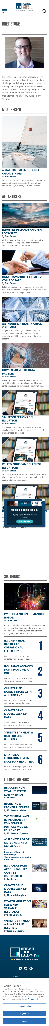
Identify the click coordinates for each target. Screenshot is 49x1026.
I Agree (25, 1021)
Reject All (24, 1013)
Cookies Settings (24, 1006)
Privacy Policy (33, 999)
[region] (24, 1002)
